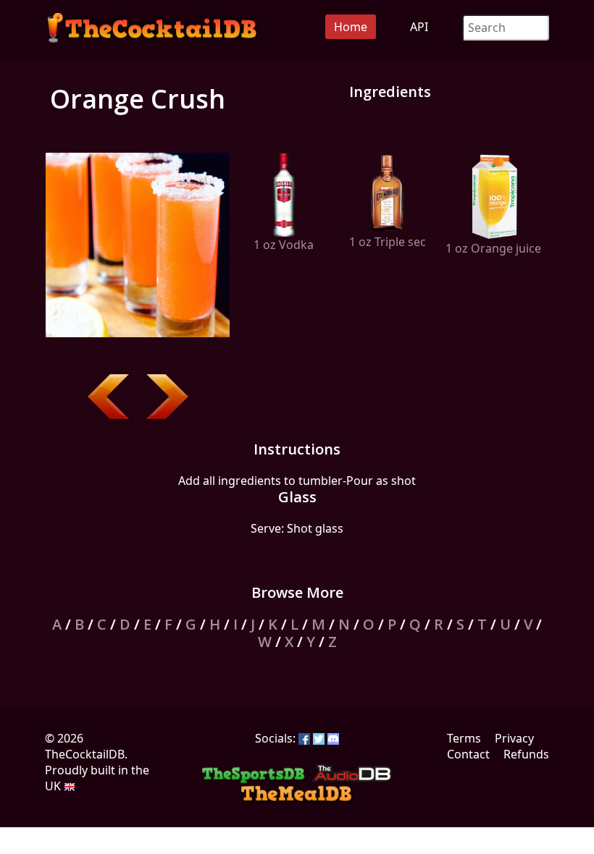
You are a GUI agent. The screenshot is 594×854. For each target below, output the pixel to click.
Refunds (526, 754)
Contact (468, 754)
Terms (464, 738)
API (419, 27)
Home (350, 27)
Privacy (514, 738)
